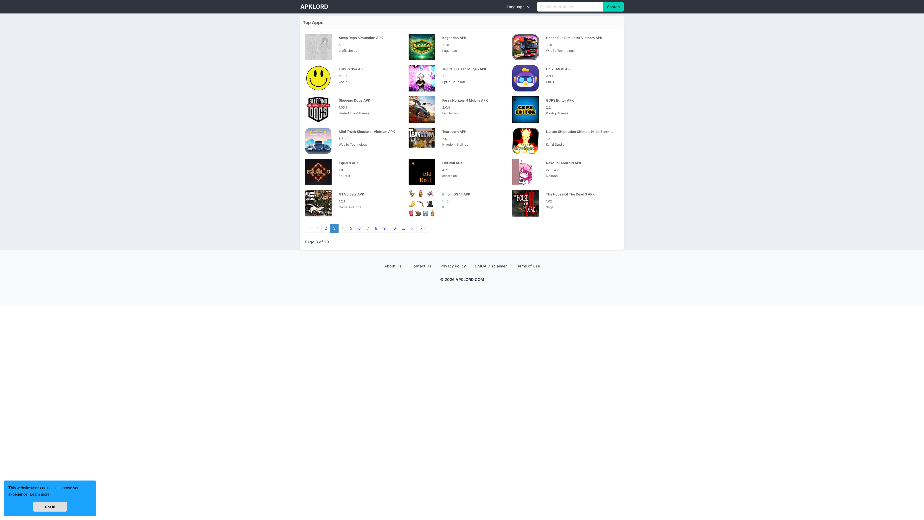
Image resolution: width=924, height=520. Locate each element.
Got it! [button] (50, 507)
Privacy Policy (453, 266)
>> (422, 228)
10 (394, 228)
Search (613, 6)
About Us (393, 266)
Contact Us (421, 266)
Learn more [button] (40, 494)
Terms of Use (528, 266)
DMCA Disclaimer (491, 266)
